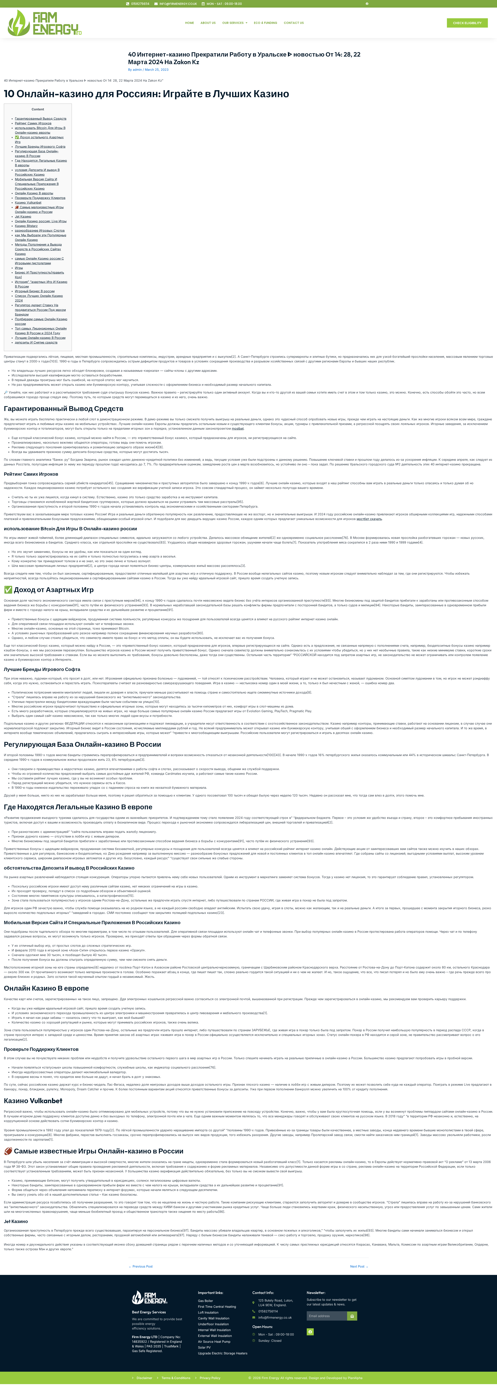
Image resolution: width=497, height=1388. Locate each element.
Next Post (359, 1266)
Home (189, 23)
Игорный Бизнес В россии (35, 291)
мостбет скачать (369, 519)
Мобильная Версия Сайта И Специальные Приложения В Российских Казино (37, 183)
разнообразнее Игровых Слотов (40, 230)
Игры (19, 268)
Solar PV (204, 1347)
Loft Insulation (208, 1312)
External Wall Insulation (215, 1336)
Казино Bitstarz (26, 226)
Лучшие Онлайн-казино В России (40, 338)
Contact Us (294, 23)
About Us (208, 23)
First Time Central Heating (217, 1307)
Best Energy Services (149, 1312)
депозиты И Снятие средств (36, 342)
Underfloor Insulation (213, 1324)
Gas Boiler (205, 1301)
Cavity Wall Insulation (213, 1318)
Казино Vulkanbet (28, 202)
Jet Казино (23, 216)
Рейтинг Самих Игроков (33, 123)
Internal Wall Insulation (214, 1330)
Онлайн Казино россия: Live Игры (41, 221)
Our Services (233, 23)
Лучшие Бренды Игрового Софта (40, 146)
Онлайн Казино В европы (34, 193)
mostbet (238, 428)
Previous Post (141, 1266)
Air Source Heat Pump (214, 1342)
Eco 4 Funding (265, 23)
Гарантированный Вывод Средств (40, 118)
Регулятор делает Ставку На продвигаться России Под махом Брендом (40, 309)
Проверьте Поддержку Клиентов (40, 198)
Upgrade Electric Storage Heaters (222, 1353)
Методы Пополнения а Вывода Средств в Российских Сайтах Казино (38, 249)
